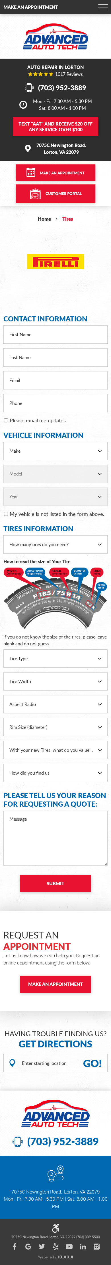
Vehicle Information (43, 435)
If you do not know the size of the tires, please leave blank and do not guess (55, 640)
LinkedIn (83, 1247)
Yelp (55, 1247)
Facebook (14, 1247)
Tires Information (38, 528)
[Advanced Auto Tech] (55, 36)
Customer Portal (64, 193)
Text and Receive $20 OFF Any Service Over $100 (55, 126)
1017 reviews (69, 74)
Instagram (96, 1247)
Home (44, 218)
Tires (67, 218)
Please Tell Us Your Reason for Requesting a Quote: (54, 799)
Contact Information (45, 319)
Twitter (42, 1247)
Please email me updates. (38, 420)
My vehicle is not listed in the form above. (57, 513)
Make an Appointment (30, 7)
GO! (92, 1063)
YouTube (69, 1247)
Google (28, 1247)
